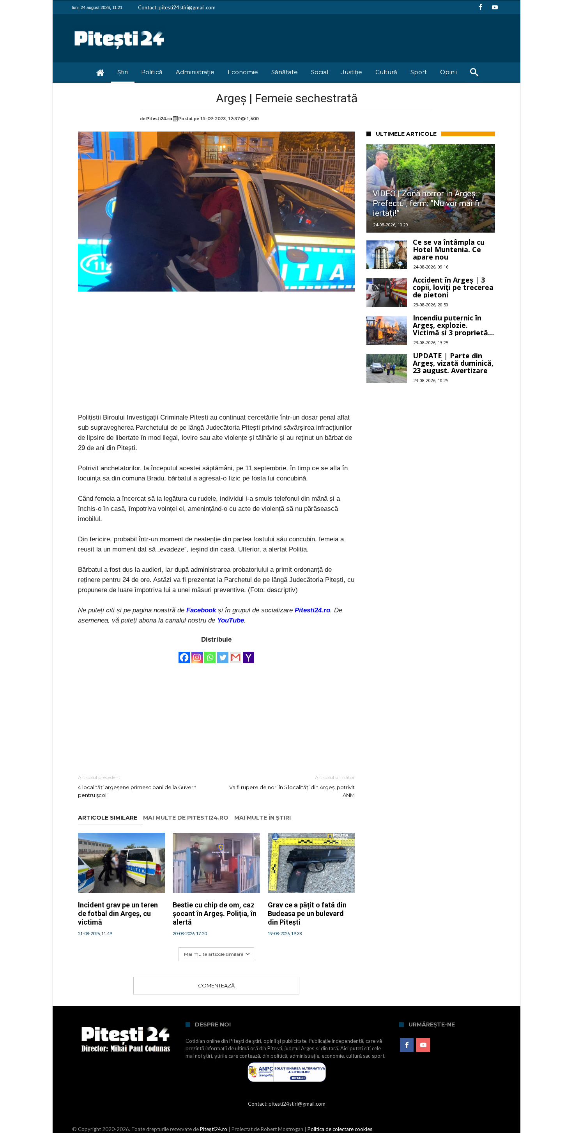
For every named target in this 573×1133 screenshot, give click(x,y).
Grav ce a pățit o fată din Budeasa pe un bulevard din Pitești (307, 913)
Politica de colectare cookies (340, 1129)
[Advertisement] (216, 358)
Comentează (216, 985)
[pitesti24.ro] (119, 25)
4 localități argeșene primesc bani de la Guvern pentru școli (137, 786)
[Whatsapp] (210, 653)
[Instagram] (197, 653)
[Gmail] (235, 653)
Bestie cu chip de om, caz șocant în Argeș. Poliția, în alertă (214, 913)
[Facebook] (480, 7)
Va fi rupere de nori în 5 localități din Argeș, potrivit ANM (292, 786)
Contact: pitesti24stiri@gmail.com (177, 7)
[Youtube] (494, 7)
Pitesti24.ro (159, 118)
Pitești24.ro (213, 1129)
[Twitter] (222, 653)
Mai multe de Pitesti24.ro (185, 818)
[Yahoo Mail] (248, 653)
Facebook (201, 610)
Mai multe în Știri (262, 818)
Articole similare (107, 818)
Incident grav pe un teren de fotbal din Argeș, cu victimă (118, 913)
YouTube (230, 620)
